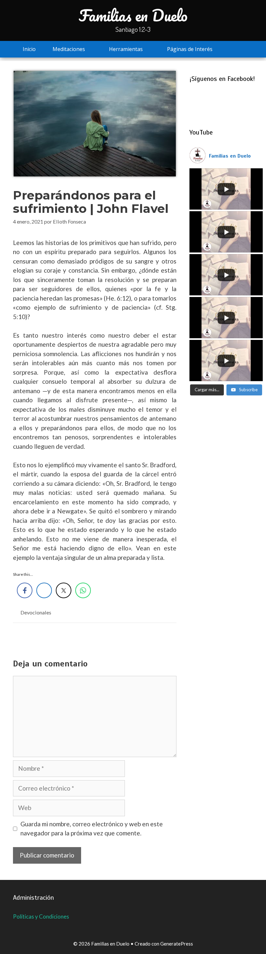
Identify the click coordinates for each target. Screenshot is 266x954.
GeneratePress (176, 944)
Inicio (29, 49)
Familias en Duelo (133, 15)
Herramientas (126, 49)
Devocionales (35, 612)
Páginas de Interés (189, 49)
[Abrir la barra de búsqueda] (240, 49)
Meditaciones (69, 49)
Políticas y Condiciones (41, 916)
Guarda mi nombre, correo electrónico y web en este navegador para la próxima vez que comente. (91, 828)
